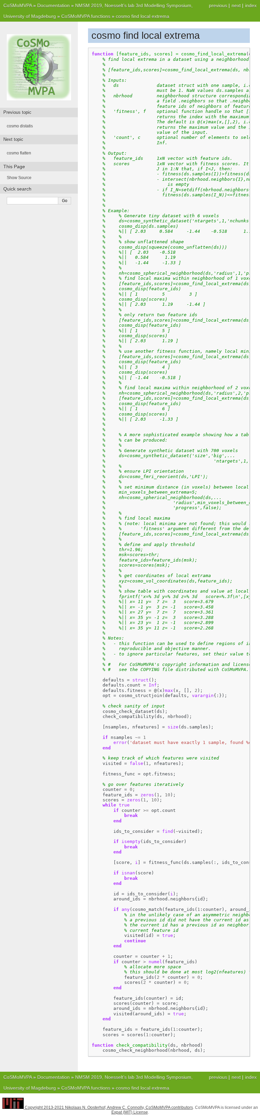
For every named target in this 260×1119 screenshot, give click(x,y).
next (236, 5)
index (251, 5)
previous (218, 5)
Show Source (19, 177)
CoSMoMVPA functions (85, 16)
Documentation (53, 5)
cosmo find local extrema (142, 16)
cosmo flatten (19, 153)
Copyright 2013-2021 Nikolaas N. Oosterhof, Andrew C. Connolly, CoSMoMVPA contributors (109, 1107)
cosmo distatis (20, 126)
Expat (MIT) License (129, 1112)
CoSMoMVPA (17, 5)
